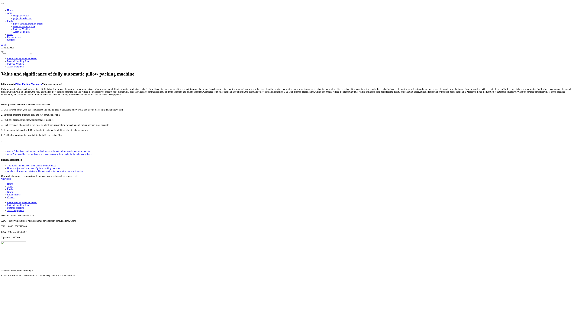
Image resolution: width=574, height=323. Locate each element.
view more (6, 179)
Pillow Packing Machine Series (28, 23)
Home (10, 10)
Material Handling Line (24, 26)
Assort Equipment (21, 32)
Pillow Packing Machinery (28, 84)
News (10, 34)
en (2, 45)
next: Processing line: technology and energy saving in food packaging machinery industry (49, 154)
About (10, 186)
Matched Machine (21, 29)
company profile (21, 15)
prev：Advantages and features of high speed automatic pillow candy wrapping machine (49, 151)
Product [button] (10, 21)
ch (5, 45)
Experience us (13, 37)
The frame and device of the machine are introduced (31, 165)
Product (10, 189)
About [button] (10, 13)
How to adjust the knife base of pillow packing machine (33, 168)
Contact (10, 40)
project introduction (22, 18)
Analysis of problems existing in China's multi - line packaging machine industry (45, 171)
